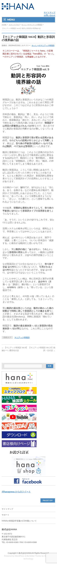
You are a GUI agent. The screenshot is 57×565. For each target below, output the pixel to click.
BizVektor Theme (34, 556)
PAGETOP (48, 500)
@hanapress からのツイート (16, 491)
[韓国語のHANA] (18, 6)
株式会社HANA (25, 553)
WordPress (19, 556)
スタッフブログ (14, 24)
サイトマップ (49, 12)
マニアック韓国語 (22, 337)
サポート (5, 515)
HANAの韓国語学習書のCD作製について (19, 521)
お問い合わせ (49, 15)
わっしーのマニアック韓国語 (32, 24)
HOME (4, 24)
